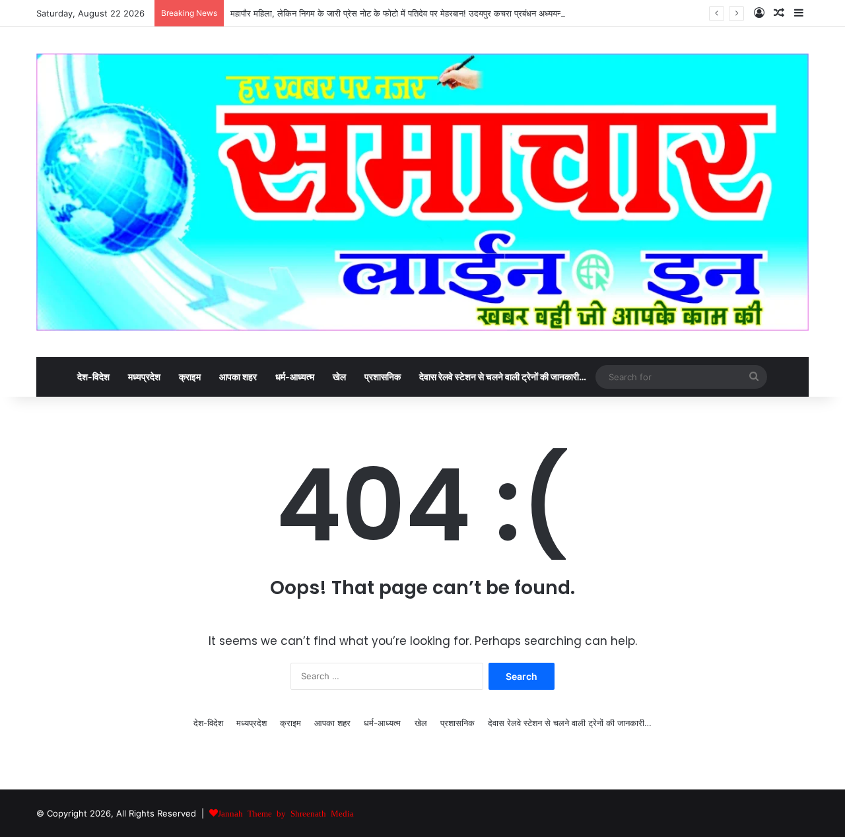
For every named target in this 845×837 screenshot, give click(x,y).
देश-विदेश (93, 376)
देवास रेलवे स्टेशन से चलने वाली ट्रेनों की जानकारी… (502, 376)
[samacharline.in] (422, 192)
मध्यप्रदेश (144, 376)
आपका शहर (238, 376)
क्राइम (190, 376)
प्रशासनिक (382, 376)
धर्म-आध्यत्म (294, 376)
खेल (339, 376)
